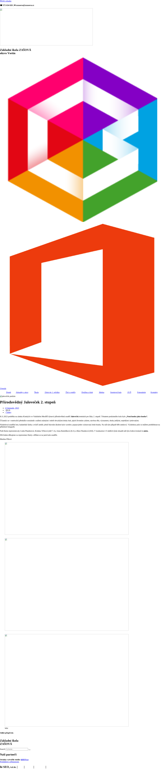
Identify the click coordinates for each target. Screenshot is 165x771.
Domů (8, 392)
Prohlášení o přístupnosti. (9, 762)
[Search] (29, 749)
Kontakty (154, 392)
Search (2, 749)
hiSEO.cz (25, 760)
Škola (36, 392)
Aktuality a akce (22, 392)
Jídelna (101, 392)
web (20, 766)
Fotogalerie (141, 392)
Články (8, 412)
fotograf (40, 766)
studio (29, 766)
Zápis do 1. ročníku (52, 392)
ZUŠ (129, 392)
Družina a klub (87, 392)
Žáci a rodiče (70, 392)
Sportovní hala (115, 392)
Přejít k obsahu (5, 1)
